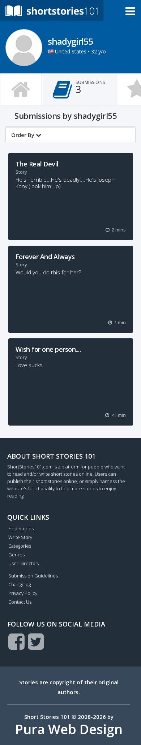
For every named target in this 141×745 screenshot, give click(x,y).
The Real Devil (37, 164)
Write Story (20, 537)
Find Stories (21, 528)
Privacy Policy (22, 593)
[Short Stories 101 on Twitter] (36, 641)
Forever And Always (45, 256)
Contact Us (19, 602)
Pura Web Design (69, 729)
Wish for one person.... (48, 349)
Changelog (19, 584)
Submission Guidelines (33, 575)
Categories (19, 546)
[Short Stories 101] (51, 10)
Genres (16, 554)
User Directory (23, 563)
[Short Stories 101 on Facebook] (16, 641)
